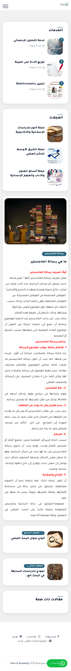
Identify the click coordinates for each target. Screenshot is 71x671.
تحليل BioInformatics (30, 84)
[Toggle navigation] (5, 6)
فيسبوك (50, 637)
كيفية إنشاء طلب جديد (33, 641)
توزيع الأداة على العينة (30, 62)
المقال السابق (32, 533)
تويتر (15, 637)
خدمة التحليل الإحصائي (29, 40)
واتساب (31, 637)
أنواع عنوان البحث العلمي (28, 538)
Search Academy (19, 663)
